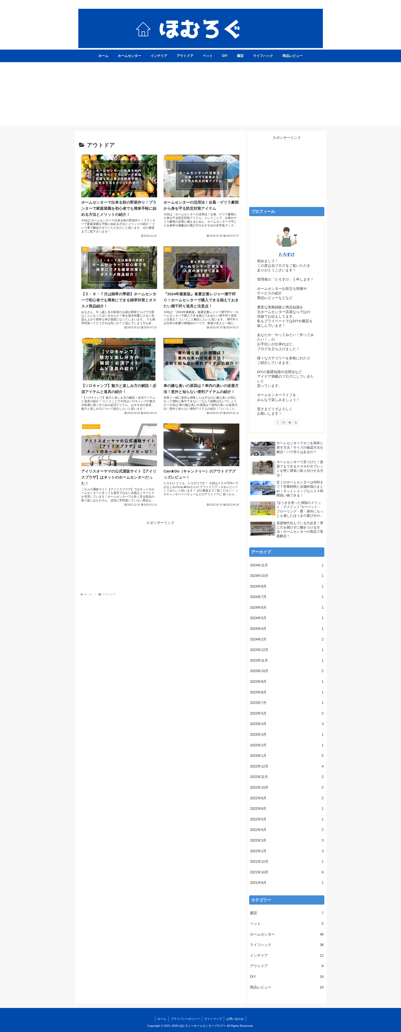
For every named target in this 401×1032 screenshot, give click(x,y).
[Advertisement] (200, 96)
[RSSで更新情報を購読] (295, 422)
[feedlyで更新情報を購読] (289, 422)
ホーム (161, 1018)
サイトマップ (213, 1018)
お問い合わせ (235, 1018)
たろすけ (287, 254)
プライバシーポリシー (185, 1018)
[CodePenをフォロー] (283, 422)
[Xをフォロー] (277, 422)
